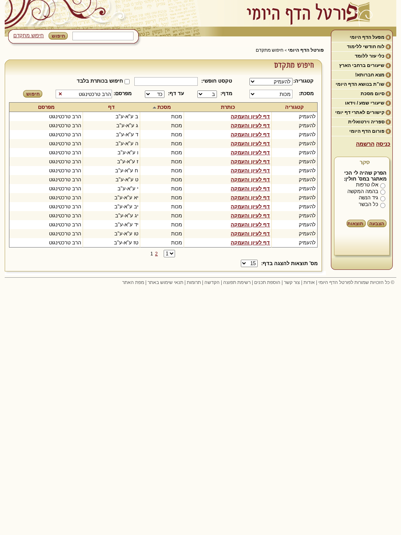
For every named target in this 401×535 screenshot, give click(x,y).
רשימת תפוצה (237, 282)
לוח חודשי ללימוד (366, 46)
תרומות (194, 282)
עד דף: (176, 93)
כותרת (228, 107)
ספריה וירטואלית (366, 122)
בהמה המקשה (362, 191)
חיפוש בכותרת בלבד (100, 81)
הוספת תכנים (267, 282)
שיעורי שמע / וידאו (365, 103)
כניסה (383, 144)
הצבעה (376, 223)
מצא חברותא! (370, 75)
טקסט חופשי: (216, 81)
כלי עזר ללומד (370, 56)
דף (111, 107)
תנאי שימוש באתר (165, 282)
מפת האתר (133, 282)
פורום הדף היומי (367, 131)
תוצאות (355, 223)
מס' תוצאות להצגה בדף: (289, 263)
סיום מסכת (373, 93)
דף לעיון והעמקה (250, 116)
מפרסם (46, 107)
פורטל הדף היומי (306, 50)
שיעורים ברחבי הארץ (362, 65)
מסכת (164, 107)
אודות (309, 282)
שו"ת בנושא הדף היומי (360, 84)
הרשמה (365, 144)
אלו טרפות (367, 185)
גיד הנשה (368, 198)
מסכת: (306, 93)
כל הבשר (368, 204)
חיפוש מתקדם (28, 35)
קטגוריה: (305, 81)
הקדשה (212, 282)
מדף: (226, 93)
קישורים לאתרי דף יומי (360, 112)
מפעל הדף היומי (367, 37)
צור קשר (292, 282)
